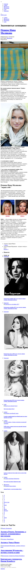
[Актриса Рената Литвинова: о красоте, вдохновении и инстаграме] (6, 528)
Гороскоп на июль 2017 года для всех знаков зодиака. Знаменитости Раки (14, 401)
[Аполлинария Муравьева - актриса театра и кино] (14, 547)
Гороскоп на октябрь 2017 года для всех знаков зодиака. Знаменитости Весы (15, 299)
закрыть (3, 568)
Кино (5, 505)
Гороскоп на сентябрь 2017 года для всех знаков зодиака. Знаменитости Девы (15, 308)
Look (5, 9)
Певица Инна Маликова (8, 31)
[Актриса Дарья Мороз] (7, 539)
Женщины (6, 6)
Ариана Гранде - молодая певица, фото (12, 489)
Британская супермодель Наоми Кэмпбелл (11, 560)
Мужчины (6, 8)
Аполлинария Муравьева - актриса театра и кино (12, 551)
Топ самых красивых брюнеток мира (12, 481)
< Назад (6, 245)
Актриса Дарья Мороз (10, 542)
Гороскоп (6, 11)
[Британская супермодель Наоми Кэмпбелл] (12, 555)
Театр (5, 517)
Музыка (6, 510)
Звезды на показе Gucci (9, 408)
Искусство (6, 502)
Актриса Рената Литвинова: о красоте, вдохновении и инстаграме (13, 534)
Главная (6, 4)
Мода (5, 509)
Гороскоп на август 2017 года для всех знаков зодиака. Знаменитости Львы (14, 354)
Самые (5, 5)
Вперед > (6, 249)
